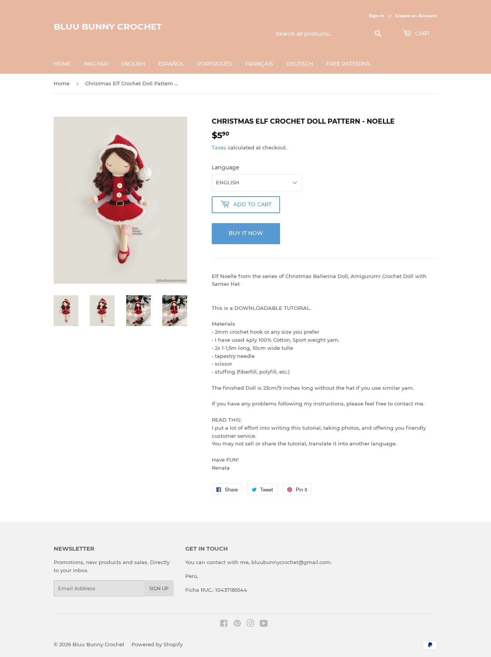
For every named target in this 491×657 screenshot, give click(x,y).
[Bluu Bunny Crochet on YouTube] (264, 624)
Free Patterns (348, 63)
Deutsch (299, 63)
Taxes (219, 147)
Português (214, 63)
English (133, 63)
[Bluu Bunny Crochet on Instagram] (250, 624)
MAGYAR (96, 63)
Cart (422, 33)
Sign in (376, 15)
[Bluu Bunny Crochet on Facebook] (224, 624)
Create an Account (416, 15)
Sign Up (159, 588)
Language (225, 167)
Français (259, 63)
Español (171, 63)
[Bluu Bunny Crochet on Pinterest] (237, 624)
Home (62, 63)
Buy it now (246, 233)
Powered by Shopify (157, 644)
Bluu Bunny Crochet (108, 26)
